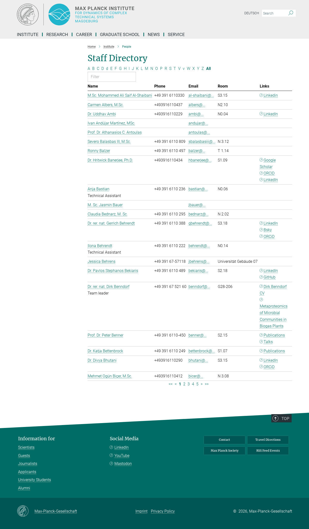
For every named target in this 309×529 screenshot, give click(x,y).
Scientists (26, 447)
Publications (274, 335)
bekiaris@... (198, 270)
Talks (268, 341)
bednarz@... (199, 214)
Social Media (124, 438)
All (208, 68)
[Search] (291, 13)
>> (207, 384)
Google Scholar (268, 163)
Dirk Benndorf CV (273, 289)
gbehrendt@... (200, 223)
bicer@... (196, 376)
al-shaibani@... (201, 95)
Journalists (27, 463)
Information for (36, 438)
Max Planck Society (225, 450)
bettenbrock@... (202, 351)
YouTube (121, 455)
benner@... (198, 335)
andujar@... (198, 123)
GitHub (269, 277)
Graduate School (120, 34)
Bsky (268, 230)
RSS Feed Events (268, 450)
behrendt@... (199, 245)
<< (171, 384)
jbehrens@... (199, 261)
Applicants (27, 472)
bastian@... (198, 189)
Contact (224, 439)
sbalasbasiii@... (202, 141)
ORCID (269, 173)
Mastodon (123, 463)
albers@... (197, 105)
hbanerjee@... (200, 160)
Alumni (24, 488)
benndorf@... (199, 286)
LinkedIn (271, 114)
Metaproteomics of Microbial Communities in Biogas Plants (274, 316)
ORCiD (269, 236)
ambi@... (196, 114)
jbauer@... (197, 205)
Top (285, 418)
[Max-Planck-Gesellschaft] (26, 511)
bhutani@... (198, 360)
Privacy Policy (163, 511)
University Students (34, 480)
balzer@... (197, 150)
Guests (24, 455)
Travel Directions (268, 439)
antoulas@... (199, 132)
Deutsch (251, 13)
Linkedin (271, 95)
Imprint (141, 511)
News (154, 34)
